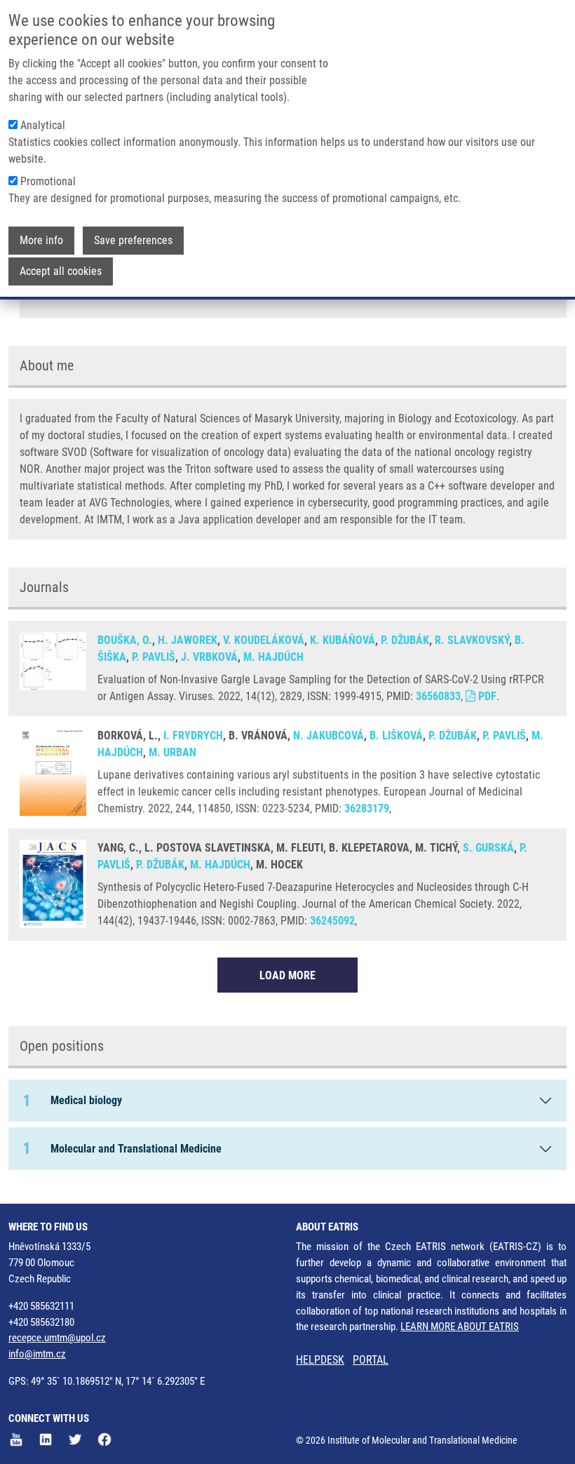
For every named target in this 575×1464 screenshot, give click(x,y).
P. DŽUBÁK (405, 640)
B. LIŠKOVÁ (396, 735)
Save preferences (133, 240)
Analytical (42, 125)
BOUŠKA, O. (124, 640)
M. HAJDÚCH (273, 657)
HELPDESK (320, 1359)
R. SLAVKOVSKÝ (472, 640)
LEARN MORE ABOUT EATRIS (459, 1326)
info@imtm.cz (37, 1354)
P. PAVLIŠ (153, 657)
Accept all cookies (61, 271)
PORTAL (370, 1359)
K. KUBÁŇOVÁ (342, 640)
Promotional (48, 181)
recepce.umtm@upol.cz (57, 1337)
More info (41, 240)
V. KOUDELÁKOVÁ (263, 640)
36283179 (366, 808)
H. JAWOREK (187, 640)
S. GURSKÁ (488, 847)
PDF (485, 696)
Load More (287, 975)
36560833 (438, 696)
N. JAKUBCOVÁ (328, 735)
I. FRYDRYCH (193, 735)
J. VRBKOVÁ (209, 657)
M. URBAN (172, 752)
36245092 (332, 920)
